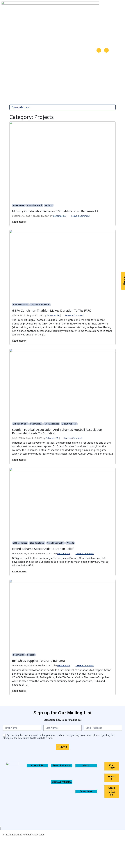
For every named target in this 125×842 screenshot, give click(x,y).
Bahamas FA (18, 205)
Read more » (19, 221)
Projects (48, 205)
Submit (62, 747)
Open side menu (20, 107)
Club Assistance (20, 304)
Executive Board (34, 205)
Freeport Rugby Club (39, 304)
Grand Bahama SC (55, 543)
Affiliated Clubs (20, 424)
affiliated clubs (20, 543)
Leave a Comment (80, 215)
